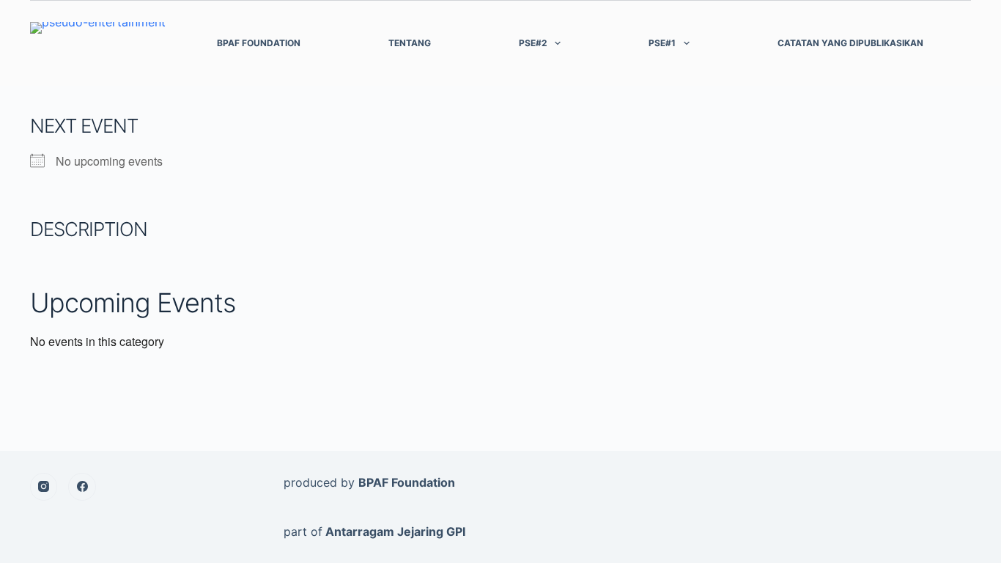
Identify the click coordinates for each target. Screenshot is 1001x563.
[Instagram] (44, 487)
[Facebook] (82, 487)
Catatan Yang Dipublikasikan (850, 42)
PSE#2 (533, 42)
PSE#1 (662, 42)
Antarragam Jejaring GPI (395, 531)
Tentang (409, 42)
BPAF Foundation (258, 42)
